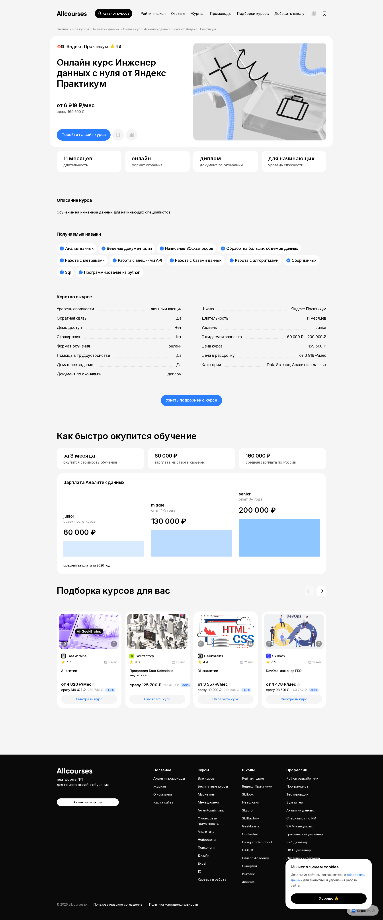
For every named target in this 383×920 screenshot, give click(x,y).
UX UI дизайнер (298, 850)
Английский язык (211, 810)
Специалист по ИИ (301, 818)
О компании (162, 794)
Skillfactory (250, 818)
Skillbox (248, 794)
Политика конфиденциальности (173, 904)
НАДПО (248, 850)
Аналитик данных (106, 29)
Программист (297, 786)
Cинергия (249, 866)
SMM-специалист (300, 826)
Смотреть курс (89, 699)
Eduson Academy (255, 858)
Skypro (247, 810)
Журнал (197, 13)
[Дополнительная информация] (64, 644)
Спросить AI (366, 910)
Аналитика (206, 831)
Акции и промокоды (169, 778)
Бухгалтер (294, 802)
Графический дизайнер (304, 834)
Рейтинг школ (153, 13)
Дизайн (203, 855)
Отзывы (178, 13)
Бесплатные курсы (213, 786)
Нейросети (207, 839)
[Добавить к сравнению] (131, 135)
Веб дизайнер (297, 842)
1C (199, 871)
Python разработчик (302, 778)
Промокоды (220, 13)
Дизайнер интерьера (303, 858)
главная (62, 29)
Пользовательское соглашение (118, 904)
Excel (202, 863)
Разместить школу (88, 802)
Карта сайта (163, 802)
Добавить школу (289, 13)
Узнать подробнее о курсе (191, 400)
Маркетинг (206, 794)
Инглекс (248, 874)
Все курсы (80, 29)
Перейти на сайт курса (84, 134)
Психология (207, 847)
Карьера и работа (212, 879)
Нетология (250, 802)
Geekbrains (250, 826)
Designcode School (257, 842)
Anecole (248, 882)
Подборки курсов (253, 13)
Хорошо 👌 (329, 898)
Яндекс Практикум (257, 786)
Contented (250, 834)
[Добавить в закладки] (114, 644)
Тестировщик (297, 794)
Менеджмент (209, 802)
